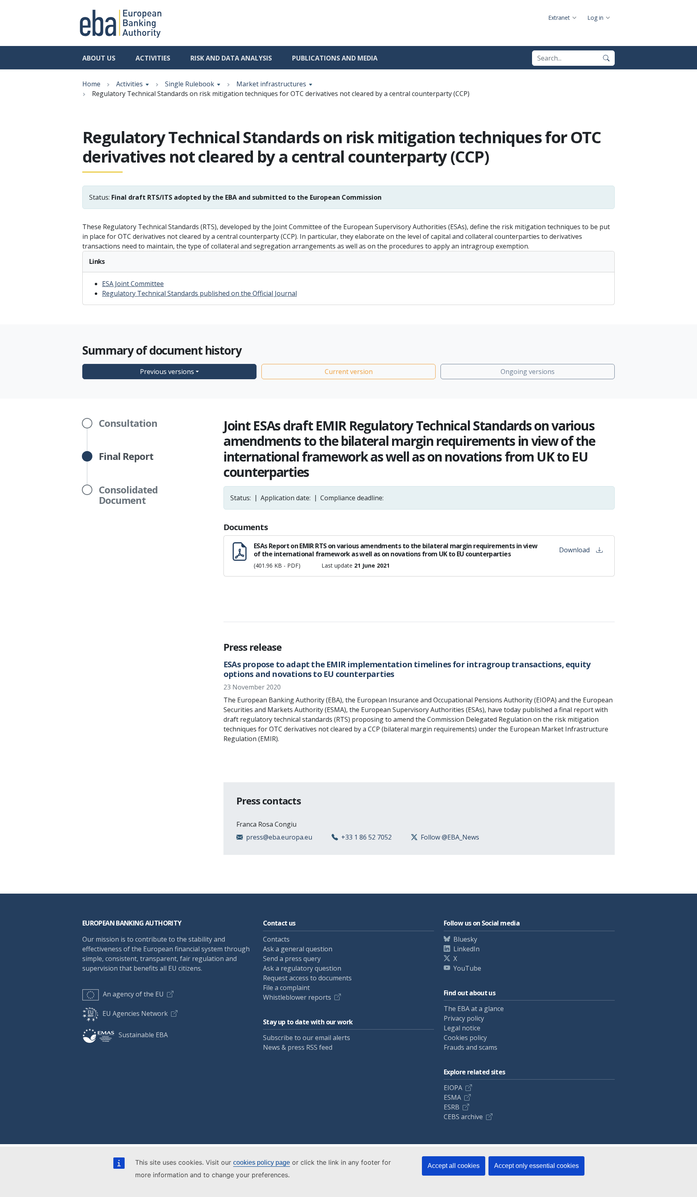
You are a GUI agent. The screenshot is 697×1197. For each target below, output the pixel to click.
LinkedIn (466, 948)
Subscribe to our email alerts (306, 1037)
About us (98, 58)
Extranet (559, 17)
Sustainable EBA (143, 1034)
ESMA (452, 1097)
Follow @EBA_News (450, 837)
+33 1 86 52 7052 (366, 837)
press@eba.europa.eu (279, 837)
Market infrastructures (271, 83)
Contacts (276, 939)
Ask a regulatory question (302, 968)
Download (574, 549)
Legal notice (462, 1028)
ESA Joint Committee (133, 283)
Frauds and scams (470, 1047)
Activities (153, 58)
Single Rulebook (189, 83)
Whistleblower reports (297, 997)
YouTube (467, 968)
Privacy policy (464, 1018)
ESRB (451, 1107)
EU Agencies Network (135, 1013)
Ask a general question (297, 948)
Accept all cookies (454, 1165)
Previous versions (167, 371)
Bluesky (465, 939)
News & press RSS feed (297, 1047)
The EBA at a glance (474, 1008)
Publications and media (335, 58)
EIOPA (453, 1087)
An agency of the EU (133, 994)
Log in (595, 17)
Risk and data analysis (231, 58)
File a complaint (286, 987)
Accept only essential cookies (536, 1165)
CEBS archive (463, 1116)
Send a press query (292, 958)
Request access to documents (307, 977)
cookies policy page (261, 1162)
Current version (349, 371)
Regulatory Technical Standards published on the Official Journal (199, 293)
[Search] (606, 58)
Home (91, 83)
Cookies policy (465, 1037)
